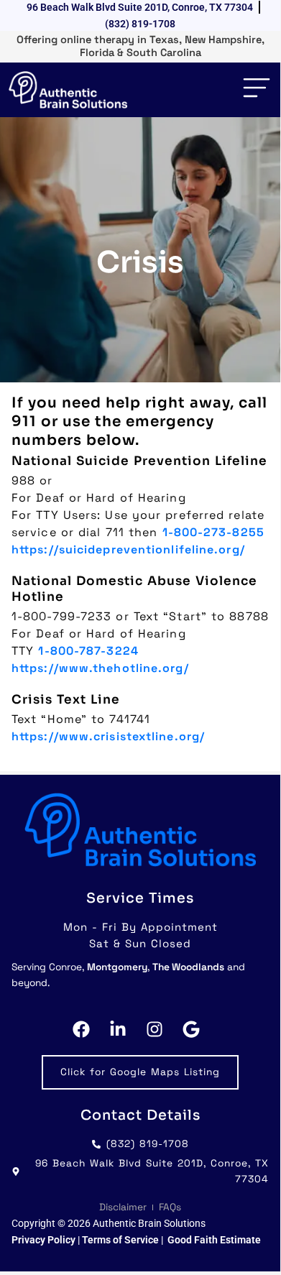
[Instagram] (158, 1029)
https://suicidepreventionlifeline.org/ (128, 549)
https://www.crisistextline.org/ (108, 736)
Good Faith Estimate (214, 1240)
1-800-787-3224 (88, 650)
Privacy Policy (43, 1240)
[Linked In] (121, 1029)
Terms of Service (121, 1240)
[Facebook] (85, 1029)
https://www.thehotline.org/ (100, 668)
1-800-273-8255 (213, 532)
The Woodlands (188, 967)
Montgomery (117, 967)
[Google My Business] (195, 1029)
